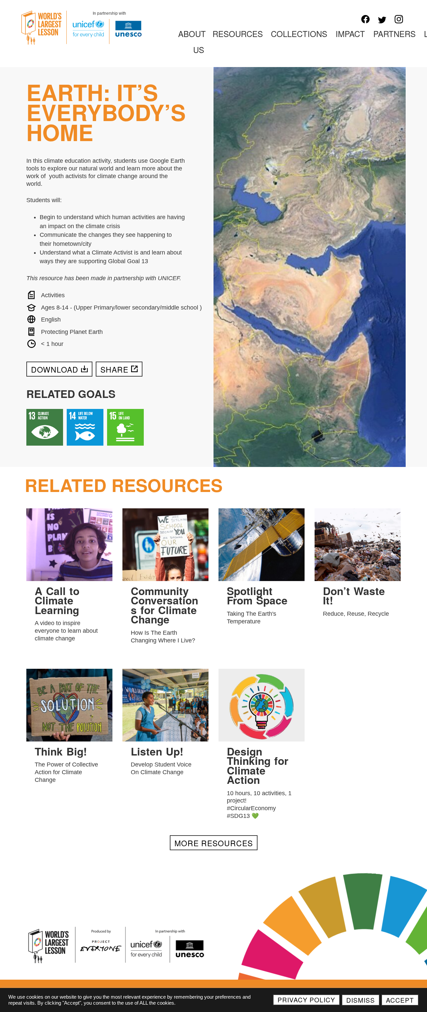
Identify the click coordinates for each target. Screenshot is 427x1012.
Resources (237, 33)
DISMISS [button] (360, 999)
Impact (350, 33)
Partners (394, 33)
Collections (299, 33)
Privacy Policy (306, 999)
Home (158, 33)
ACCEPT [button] (400, 999)
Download (54, 369)
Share (114, 369)
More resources (213, 843)
